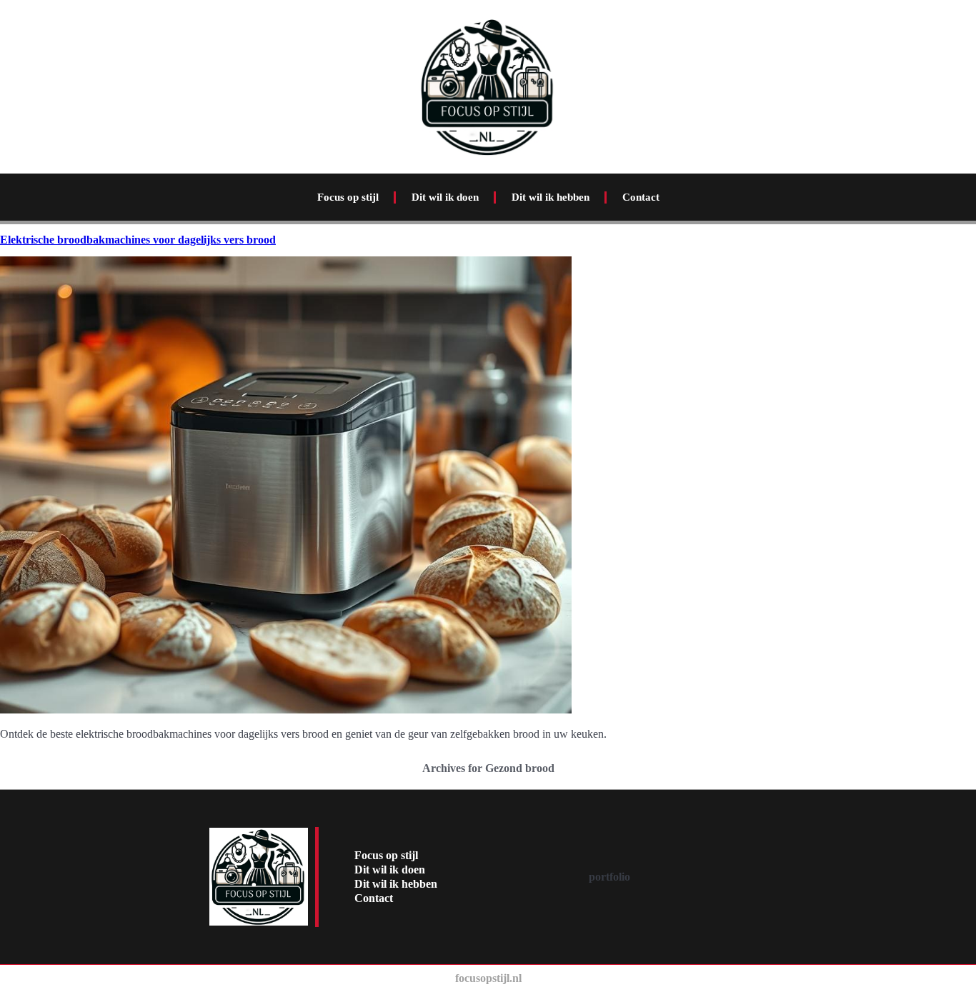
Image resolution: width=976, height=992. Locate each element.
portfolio (609, 877)
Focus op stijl (348, 197)
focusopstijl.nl (488, 978)
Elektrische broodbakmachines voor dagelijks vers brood (138, 240)
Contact (640, 197)
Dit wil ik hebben (550, 197)
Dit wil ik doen (445, 197)
